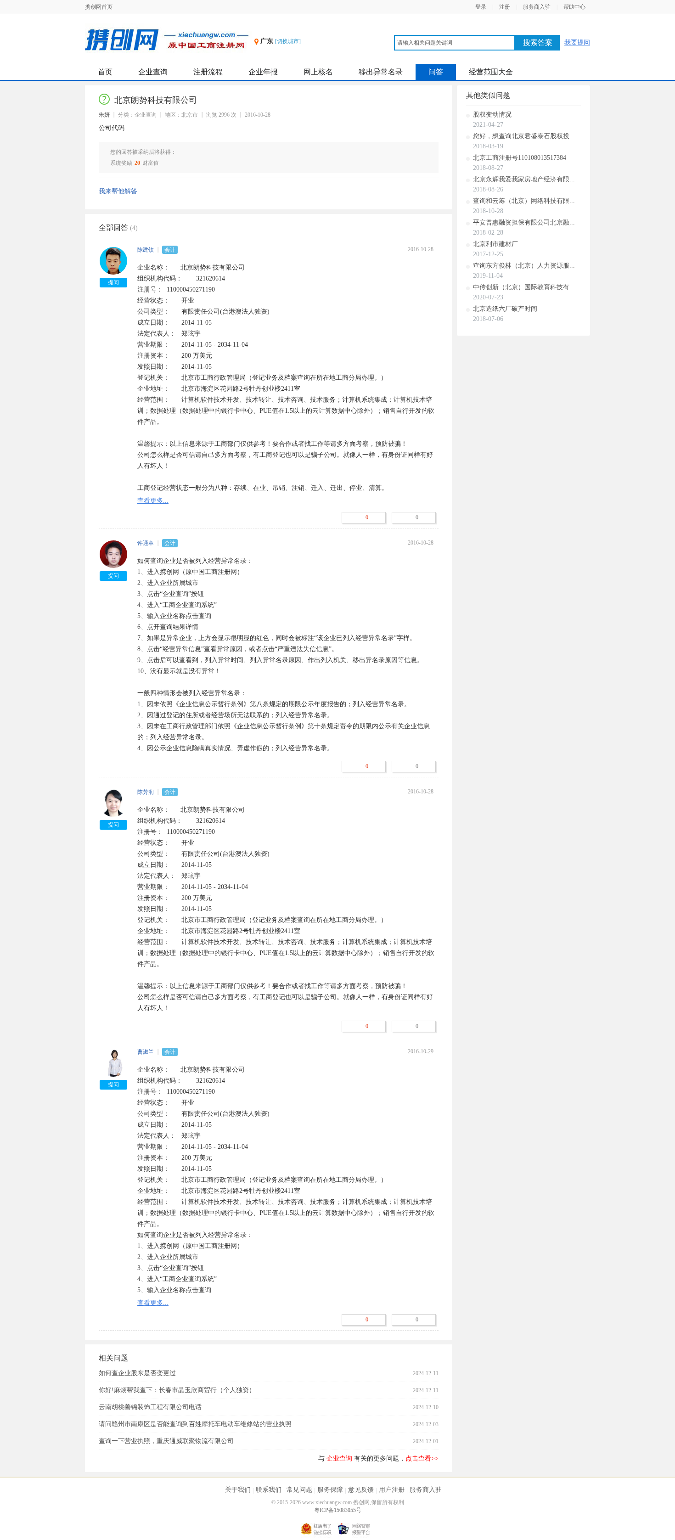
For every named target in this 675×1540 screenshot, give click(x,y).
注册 (504, 7)
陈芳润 (145, 792)
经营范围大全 (491, 72)
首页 (105, 72)
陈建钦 (145, 250)
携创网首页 (98, 7)
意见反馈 (361, 1489)
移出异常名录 (381, 72)
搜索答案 (537, 42)
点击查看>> (422, 1458)
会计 (169, 250)
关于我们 (238, 1489)
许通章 (145, 543)
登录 (480, 7)
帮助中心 (574, 7)
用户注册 (392, 1489)
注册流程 (208, 72)
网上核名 (318, 72)
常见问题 (299, 1489)
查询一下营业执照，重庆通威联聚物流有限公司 (166, 1441)
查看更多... (153, 500)
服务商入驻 (537, 7)
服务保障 (330, 1489)
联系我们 (268, 1489)
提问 (113, 282)
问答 (435, 72)
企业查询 (153, 72)
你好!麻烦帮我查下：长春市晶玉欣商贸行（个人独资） (177, 1390)
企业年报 (263, 72)
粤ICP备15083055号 (337, 1510)
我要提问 (577, 42)
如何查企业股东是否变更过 (137, 1373)
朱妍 (104, 115)
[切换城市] (288, 41)
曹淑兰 (145, 1052)
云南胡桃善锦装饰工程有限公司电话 (150, 1407)
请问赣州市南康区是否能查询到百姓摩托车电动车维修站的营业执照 (195, 1424)
